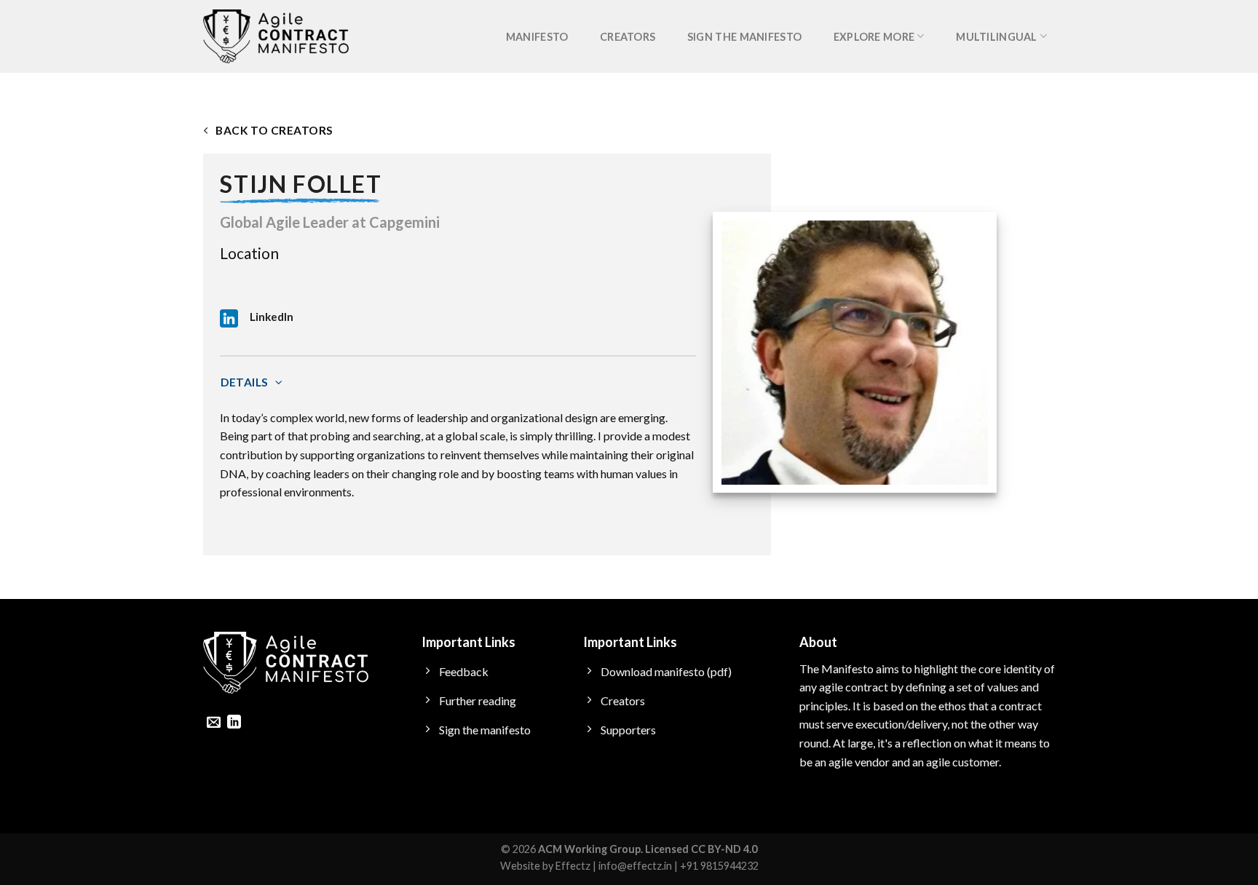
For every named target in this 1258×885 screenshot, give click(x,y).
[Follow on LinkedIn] (234, 723)
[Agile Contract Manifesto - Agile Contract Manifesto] (276, 36)
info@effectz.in (635, 866)
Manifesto (537, 37)
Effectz (572, 866)
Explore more (874, 37)
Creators (627, 37)
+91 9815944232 (719, 866)
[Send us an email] (214, 723)
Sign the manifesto (744, 37)
